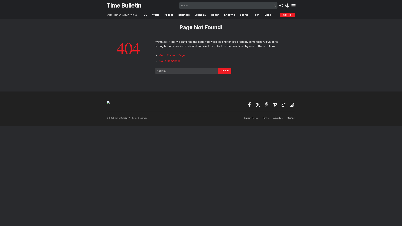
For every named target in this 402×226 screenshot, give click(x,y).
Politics (168, 14)
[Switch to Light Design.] (281, 6)
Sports (244, 14)
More (267, 14)
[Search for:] (186, 71)
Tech (256, 14)
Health (215, 14)
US (145, 14)
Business (184, 14)
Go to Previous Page (172, 55)
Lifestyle (229, 14)
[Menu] (293, 5)
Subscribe (287, 15)
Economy (200, 14)
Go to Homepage (170, 60)
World (155, 14)
